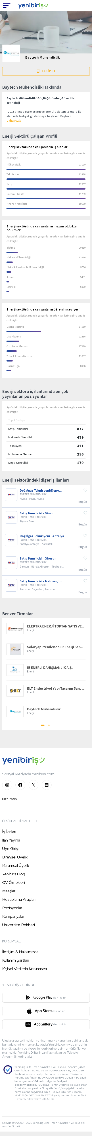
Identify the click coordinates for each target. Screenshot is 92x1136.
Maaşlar (8, 890)
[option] (46, 670)
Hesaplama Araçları (19, 899)
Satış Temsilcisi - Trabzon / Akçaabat (39, 581)
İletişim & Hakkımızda (20, 951)
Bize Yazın (9, 799)
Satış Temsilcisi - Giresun (38, 558)
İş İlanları (9, 831)
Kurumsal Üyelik (15, 865)
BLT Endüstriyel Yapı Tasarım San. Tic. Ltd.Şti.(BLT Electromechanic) (56, 688)
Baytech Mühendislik (44, 709)
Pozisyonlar (12, 907)
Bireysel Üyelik (14, 857)
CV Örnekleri (13, 882)
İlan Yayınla (11, 840)
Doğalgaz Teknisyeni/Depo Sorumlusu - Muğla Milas (39, 490)
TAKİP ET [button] (49, 71)
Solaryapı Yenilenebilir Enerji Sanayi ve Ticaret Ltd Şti (56, 647)
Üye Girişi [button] (10, 848)
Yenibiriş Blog (13, 874)
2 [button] (49, 727)
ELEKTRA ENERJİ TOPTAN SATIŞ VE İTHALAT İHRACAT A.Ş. (56, 626)
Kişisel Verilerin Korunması (24, 968)
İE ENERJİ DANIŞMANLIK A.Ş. (50, 668)
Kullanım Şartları (15, 960)
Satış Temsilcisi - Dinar (36, 513)
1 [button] (43, 727)
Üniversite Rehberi (18, 924)
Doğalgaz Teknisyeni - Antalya (42, 536)
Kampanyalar (13, 916)
